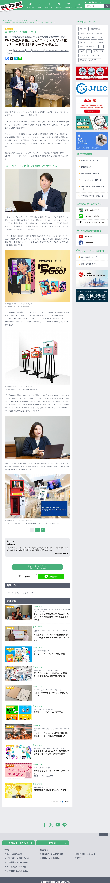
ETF (101, 46)
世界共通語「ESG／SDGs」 (18, 862)
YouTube (90, 2)
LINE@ (65, 825)
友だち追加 (53, 577)
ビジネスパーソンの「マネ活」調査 (49, 654)
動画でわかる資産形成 (51, 858)
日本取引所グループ (89, 257)
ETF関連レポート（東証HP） (92, 196)
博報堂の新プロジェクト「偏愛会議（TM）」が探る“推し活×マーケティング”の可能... (52, 637)
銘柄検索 (68, 7)
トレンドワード (19, 50)
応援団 (58, 7)
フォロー (26, 577)
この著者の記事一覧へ (60, 553)
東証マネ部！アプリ (92, 210)
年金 (100, 38)
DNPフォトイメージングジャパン (57, 50)
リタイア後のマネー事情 (16, 867)
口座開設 (100, 42)
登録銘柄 (78, 7)
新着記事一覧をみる (18, 843)
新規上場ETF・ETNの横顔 (91, 173)
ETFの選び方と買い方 (89, 160)
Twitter (88, 2)
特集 (39, 7)
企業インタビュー (38, 50)
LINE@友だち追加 (92, 216)
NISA (94, 38)
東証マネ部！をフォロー (94, 222)
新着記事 (30, 7)
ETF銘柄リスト (87, 167)
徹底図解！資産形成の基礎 (52, 854)
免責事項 (78, 858)
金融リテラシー (94, 60)
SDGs (100, 55)
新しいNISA (83, 29)
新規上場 (83, 60)
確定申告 (83, 42)
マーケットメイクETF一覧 (91, 180)
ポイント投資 (98, 51)
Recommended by (55, 801)
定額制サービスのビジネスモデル (48, 712)
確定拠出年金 (95, 29)
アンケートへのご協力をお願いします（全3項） (37, 567)
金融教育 (100, 33)
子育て (91, 42)
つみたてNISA (84, 38)
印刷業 (10, 53)
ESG (89, 51)
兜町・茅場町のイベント (90, 264)
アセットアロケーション (88, 46)
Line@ (93, 2)
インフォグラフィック (87, 55)
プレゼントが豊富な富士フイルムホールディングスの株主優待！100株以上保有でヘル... (51, 617)
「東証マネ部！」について (100, 2)
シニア (82, 51)
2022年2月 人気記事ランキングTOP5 (50, 790)
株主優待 (90, 33)
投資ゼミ (48, 7)
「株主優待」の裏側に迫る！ (18, 858)
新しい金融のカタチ (15, 854)
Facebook (86, 2)
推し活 (28, 50)
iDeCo (82, 33)
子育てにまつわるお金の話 (17, 871)
